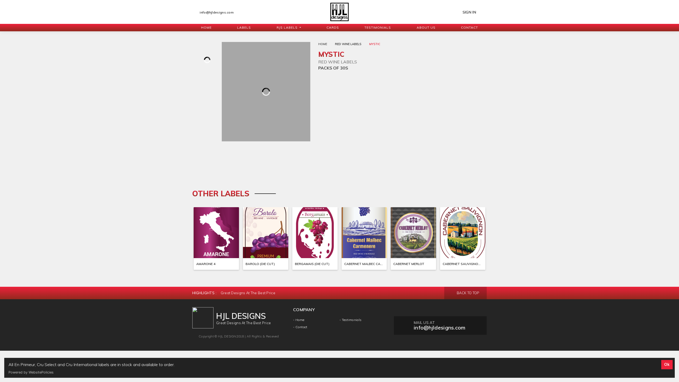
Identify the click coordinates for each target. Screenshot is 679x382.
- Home (298, 320)
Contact (469, 27)
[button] (288, 27)
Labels (244, 27)
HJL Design (227, 336)
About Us (426, 27)
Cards (333, 27)
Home (206, 27)
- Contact (300, 327)
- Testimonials (351, 320)
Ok (666, 364)
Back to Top (468, 293)
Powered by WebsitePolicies (31, 372)
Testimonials (377, 27)
